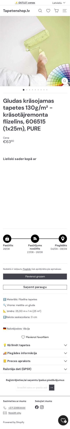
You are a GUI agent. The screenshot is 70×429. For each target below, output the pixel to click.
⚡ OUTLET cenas (25, 2)
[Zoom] (64, 81)
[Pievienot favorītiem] (62, 171)
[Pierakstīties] (51, 388)
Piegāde (27, 269)
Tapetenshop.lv (16, 10)
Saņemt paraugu (35, 287)
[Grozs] (56, 10)
